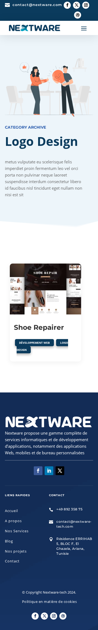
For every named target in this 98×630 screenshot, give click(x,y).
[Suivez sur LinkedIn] (49, 470)
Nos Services (17, 530)
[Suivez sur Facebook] (67, 5)
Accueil (11, 510)
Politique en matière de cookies (49, 601)
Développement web (34, 343)
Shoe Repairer (39, 327)
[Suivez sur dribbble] (77, 15)
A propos (13, 520)
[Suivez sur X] (76, 5)
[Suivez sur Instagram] (85, 5)
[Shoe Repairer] (45, 289)
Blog (9, 541)
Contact (12, 561)
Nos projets (16, 551)
